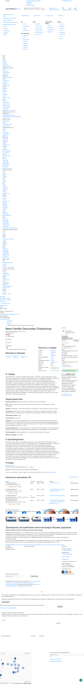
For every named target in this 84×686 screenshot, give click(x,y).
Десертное (26, 30)
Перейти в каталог (8, 14)
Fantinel (4, 122)
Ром (4, 179)
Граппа (4, 192)
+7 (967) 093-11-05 (54, 483)
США (4, 96)
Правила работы (38, 544)
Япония (4, 245)
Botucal (4, 198)
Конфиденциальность (11, 544)
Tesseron (5, 196)
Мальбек (25, 49)
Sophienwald (6, 279)
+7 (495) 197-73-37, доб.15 (56, 502)
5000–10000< (6, 163)
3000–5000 (5, 162)
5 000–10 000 (39, 30)
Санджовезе (6, 80)
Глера (4, 143)
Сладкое (50, 31)
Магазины (29, 2)
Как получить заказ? (5, 299)
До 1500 (5, 159)
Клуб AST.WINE (31, 5)
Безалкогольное (7, 66)
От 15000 (5, 166)
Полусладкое (51, 29)
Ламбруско (5, 141)
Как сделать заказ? (5, 298)
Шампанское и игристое (9, 110)
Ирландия (5, 207)
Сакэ (4, 232)
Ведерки (5, 284)
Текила (4, 181)
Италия (62, 24)
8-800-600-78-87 (15, 314)
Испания (62, 28)
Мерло (4, 79)
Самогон (5, 187)
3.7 (51, 370)
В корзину (64, 336)
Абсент (4, 185)
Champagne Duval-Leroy (9, 115)
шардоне (53, 362)
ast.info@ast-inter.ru (5, 319)
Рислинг (25, 41)
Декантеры (5, 273)
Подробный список (67, 366)
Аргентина (62, 34)
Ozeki (4, 237)
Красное (5, 61)
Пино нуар (26, 39)
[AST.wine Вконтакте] (66, 571)
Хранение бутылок (7, 286)
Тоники (4, 265)
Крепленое (26, 26)
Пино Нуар (5, 138)
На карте (76, 340)
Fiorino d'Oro (6, 121)
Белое (4, 60)
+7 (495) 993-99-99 (5, 314)
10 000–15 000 (39, 32)
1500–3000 (5, 160)
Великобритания (7, 215)
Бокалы (5, 272)
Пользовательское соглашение (25, 544)
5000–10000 (6, 223)
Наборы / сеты (6, 294)
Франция (62, 26)
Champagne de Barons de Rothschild (12, 116)
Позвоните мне (66, 556)
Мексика (5, 212)
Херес (24, 28)
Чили (61, 36)
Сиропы (5, 264)
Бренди (4, 177)
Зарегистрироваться (50, 472)
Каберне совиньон (7, 77)
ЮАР (61, 38)
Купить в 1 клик (68, 338)
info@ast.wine (3, 305)
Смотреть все (6, 85)
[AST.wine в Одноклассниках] (70, 571)
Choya (4, 240)
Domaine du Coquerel (8, 239)
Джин (4, 182)
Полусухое (50, 27)
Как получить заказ (67, 395)
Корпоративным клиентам (33, 0)
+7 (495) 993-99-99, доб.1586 (57, 489)
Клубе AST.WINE (11, 519)
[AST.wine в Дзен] (63, 571)
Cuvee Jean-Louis (7, 124)
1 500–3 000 (39, 26)
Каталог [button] (19, 9)
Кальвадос (5, 188)
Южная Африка (7, 151)
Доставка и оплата (60, 544)
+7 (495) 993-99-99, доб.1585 (57, 495)
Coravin (4, 292)
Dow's (4, 199)
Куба (4, 210)
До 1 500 (38, 24)
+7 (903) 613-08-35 (54, 491)
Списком (71, 477)
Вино (4, 55)
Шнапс (4, 190)
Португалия (6, 152)
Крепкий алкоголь (7, 168)
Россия (62, 30)
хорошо (4, 620)
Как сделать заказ (66, 394)
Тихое (24, 24)
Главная (10, 320)
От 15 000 (38, 34)
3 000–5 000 (39, 28)
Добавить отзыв (10, 465)
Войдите (8, 472)
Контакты (29, 4)
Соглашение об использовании (8, 607)
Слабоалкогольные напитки (10, 228)
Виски (4, 174)
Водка (4, 173)
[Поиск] (43, 9)
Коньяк (4, 176)
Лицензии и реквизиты (48, 544)
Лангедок (53, 352)
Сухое (49, 25)
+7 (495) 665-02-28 (67, 0)
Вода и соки (6, 257)
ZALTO (4, 281)
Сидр (4, 234)
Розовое (5, 63)
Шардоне (25, 43)
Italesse (4, 278)
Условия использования (18, 683)
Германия (62, 32)
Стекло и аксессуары (8, 267)
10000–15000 (6, 165)
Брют (4, 129)
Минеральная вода (7, 262)
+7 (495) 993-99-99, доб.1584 (57, 500)
